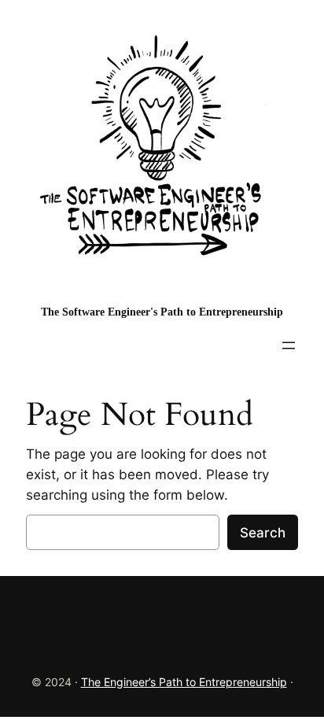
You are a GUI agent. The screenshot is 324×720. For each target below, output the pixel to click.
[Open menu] (288, 345)
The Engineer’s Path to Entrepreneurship (184, 682)
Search (262, 533)
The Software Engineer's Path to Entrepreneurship (162, 311)
